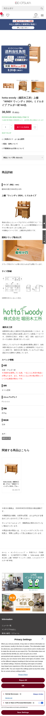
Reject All (23, 680)
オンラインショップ (18, 552)
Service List (8, 698)
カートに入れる (23, 127)
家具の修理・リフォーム (10, 633)
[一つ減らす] (11, 128)
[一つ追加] (11, 125)
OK (23, 686)
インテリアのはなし (9, 629)
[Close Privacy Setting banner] (42, 638)
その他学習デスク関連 (19, 555)
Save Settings (23, 712)
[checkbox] (40, 703)
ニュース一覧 (6, 625)
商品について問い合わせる (13, 158)
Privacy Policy (23, 674)
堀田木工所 (6, 438)
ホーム (4, 552)
